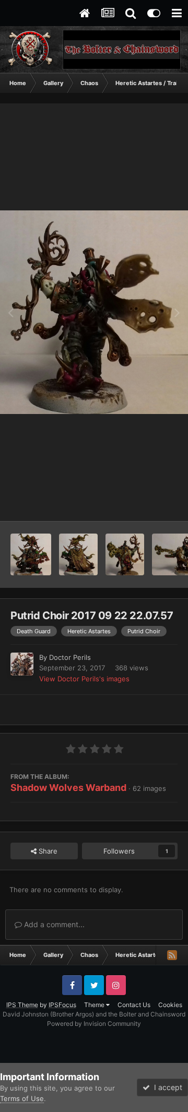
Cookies (170, 1005)
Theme (95, 1005)
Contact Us (134, 1005)
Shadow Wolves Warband (68, 787)
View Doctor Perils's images (84, 679)
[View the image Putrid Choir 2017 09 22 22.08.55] (30, 554)
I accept (166, 1087)
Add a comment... (53, 924)
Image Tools (145, 502)
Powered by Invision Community (94, 1023)
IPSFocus (62, 1005)
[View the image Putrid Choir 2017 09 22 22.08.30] (125, 554)
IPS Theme (22, 1005)
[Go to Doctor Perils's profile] (21, 664)
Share (47, 851)
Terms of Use (22, 1098)
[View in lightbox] (94, 311)
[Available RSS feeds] (172, 955)
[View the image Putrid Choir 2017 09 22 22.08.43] (78, 554)
